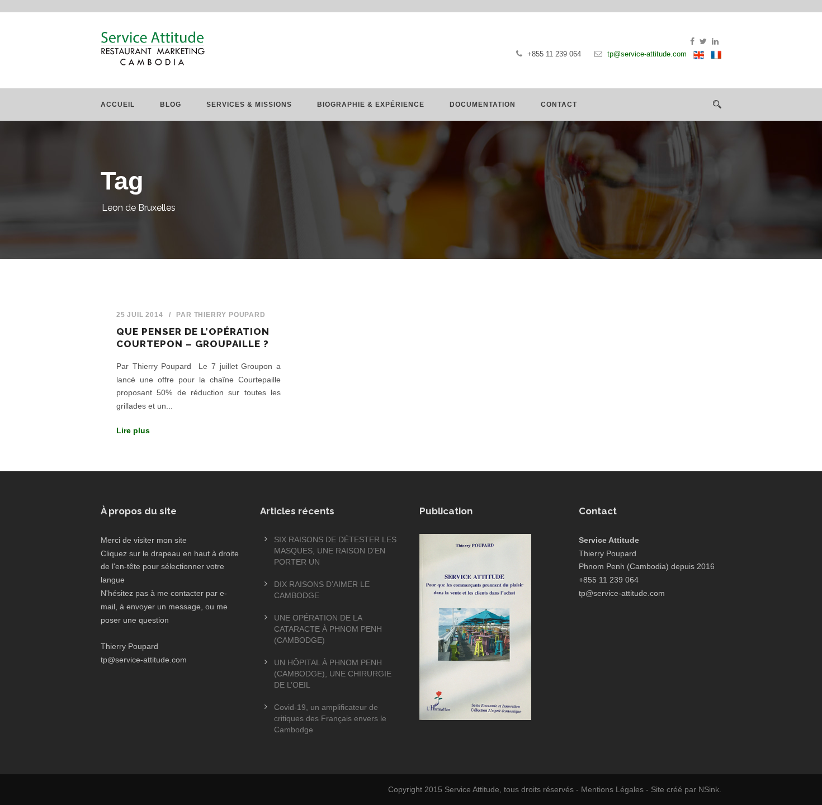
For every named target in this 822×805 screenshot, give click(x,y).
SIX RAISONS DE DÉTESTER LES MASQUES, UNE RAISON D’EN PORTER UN (335, 550)
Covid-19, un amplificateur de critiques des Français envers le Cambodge (330, 718)
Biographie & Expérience (370, 104)
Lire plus (133, 430)
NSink (708, 789)
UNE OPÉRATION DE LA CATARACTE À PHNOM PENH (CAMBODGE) (328, 629)
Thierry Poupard (230, 315)
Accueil (118, 104)
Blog (170, 104)
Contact (559, 104)
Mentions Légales (612, 789)
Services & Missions (249, 104)
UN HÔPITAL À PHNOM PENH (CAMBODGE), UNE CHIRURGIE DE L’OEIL (332, 673)
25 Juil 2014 (139, 315)
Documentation (483, 104)
